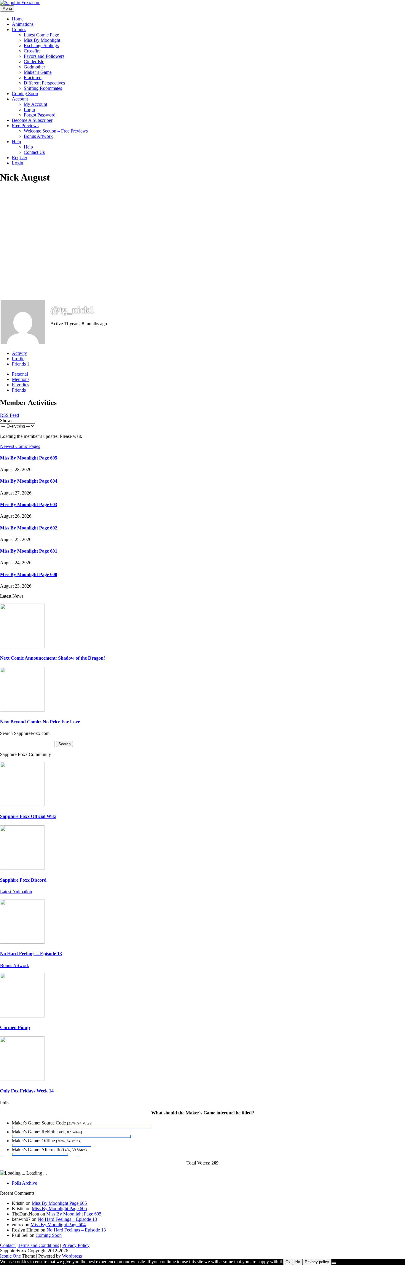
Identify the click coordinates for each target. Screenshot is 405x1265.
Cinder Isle (34, 61)
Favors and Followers (44, 56)
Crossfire (32, 50)
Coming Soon (25, 93)
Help (16, 141)
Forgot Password (39, 114)
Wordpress (72, 1255)
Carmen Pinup (15, 1027)
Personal (20, 374)
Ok (288, 1262)
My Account (35, 104)
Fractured (33, 77)
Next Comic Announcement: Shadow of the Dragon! (52, 658)
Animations (23, 24)
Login (29, 109)
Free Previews (25, 125)
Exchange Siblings (41, 45)
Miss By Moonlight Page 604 (28, 481)
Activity (19, 353)
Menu (7, 8)
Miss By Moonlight (42, 40)
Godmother (34, 66)
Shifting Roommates (43, 88)
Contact (8, 1245)
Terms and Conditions (38, 1245)
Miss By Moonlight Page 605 (28, 457)
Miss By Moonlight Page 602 (28, 527)
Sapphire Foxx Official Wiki (28, 816)
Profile (18, 358)
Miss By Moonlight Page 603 (28, 504)
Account (20, 98)
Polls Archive (24, 1183)
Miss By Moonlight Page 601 (28, 550)
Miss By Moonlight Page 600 (28, 574)
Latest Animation (16, 891)
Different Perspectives (44, 82)
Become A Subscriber (32, 120)
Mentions (20, 379)
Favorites (20, 384)
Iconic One (10, 1255)
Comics (19, 29)
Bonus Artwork (38, 136)
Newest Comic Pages (20, 446)
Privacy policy (317, 1262)
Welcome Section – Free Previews (56, 130)
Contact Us (34, 152)
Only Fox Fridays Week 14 (27, 1090)
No (297, 1262)
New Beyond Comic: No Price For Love (40, 721)
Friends (20, 363)
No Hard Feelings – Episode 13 (31, 953)
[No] (333, 1263)
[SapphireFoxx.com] (20, 2)
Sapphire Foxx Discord (23, 880)
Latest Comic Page (41, 34)
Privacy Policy (76, 1245)
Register (19, 157)
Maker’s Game (38, 72)
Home (17, 18)
